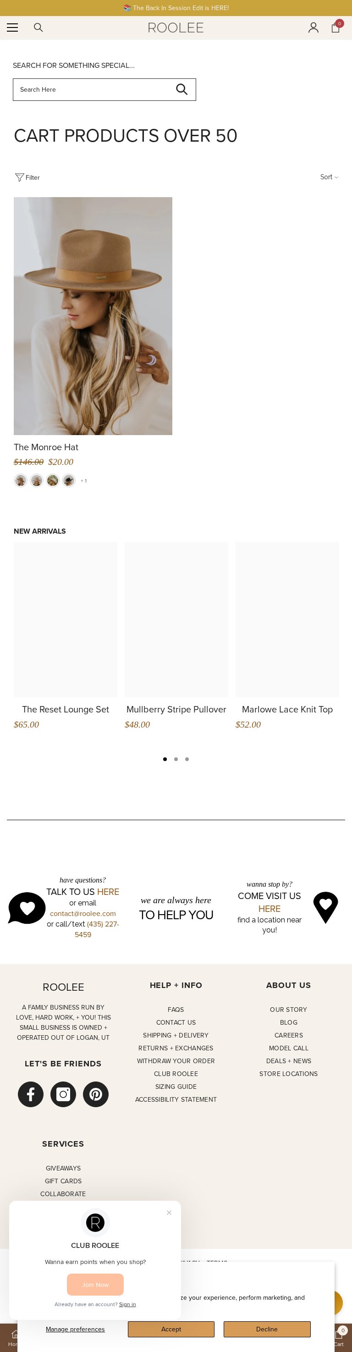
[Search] (38, 27)
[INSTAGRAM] (63, 1094)
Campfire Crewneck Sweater (96, 714)
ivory (53, 480)
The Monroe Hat (46, 447)
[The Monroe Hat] (93, 316)
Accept (171, 1329)
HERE (108, 891)
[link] (339, 1337)
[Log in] (313, 27)
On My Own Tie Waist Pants (210, 714)
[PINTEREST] (96, 1094)
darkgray (69, 480)
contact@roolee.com (83, 913)
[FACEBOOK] (31, 1094)
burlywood (21, 480)
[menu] (12, 27)
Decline (267, 1329)
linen (37, 480)
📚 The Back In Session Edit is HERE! (176, 7)
